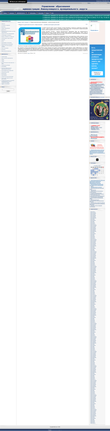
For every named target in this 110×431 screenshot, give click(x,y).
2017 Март (92, 288)
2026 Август (92, 422)
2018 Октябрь (93, 310)
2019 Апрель (93, 317)
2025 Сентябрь (93, 409)
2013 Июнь (92, 235)
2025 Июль (92, 407)
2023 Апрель (93, 374)
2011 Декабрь (93, 215)
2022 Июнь (92, 362)
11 (99, 170)
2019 (23, 22)
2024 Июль (92, 392)
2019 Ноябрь (93, 325)
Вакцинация (94, 138)
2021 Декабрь (93, 354)
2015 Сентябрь (93, 266)
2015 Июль (92, 263)
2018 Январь (93, 300)
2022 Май (92, 361)
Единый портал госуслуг (96, 187)
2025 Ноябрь (93, 412)
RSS (108, 3)
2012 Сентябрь (93, 225)
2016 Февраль (93, 272)
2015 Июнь (92, 262)
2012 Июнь (92, 222)
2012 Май (92, 221)
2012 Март (92, 218)
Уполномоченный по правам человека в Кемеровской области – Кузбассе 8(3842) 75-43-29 (97, 84)
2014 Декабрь (93, 255)
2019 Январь (93, 313)
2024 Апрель (93, 388)
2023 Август (92, 379)
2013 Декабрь (93, 243)
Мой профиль (33, 13)
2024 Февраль (93, 386)
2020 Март (92, 330)
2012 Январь (93, 216)
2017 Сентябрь (93, 295)
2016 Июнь (92, 277)
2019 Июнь (92, 319)
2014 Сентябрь (93, 251)
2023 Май (92, 375)
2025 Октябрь (93, 410)
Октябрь (26, 22)
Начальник (11, 13)
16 (95, 171)
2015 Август (92, 265)
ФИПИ (92, 186)
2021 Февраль (93, 342)
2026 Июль (92, 421)
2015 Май (92, 261)
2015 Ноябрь (93, 268)
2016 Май (92, 276)
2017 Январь (93, 285)
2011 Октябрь (93, 212)
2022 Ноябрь (93, 368)
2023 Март (92, 373)
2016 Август (92, 279)
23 (95, 173)
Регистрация (40, 13)
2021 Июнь (92, 347)
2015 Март (92, 259)
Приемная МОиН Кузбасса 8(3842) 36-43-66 (96, 82)
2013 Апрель (93, 233)
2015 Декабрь (93, 269)
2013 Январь (93, 229)
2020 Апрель (93, 331)
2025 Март (92, 402)
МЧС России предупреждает (94, 135)
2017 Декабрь (93, 299)
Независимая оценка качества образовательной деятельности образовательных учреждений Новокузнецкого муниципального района (97, 152)
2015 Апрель (93, 260)
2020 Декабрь (93, 340)
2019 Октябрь (93, 324)
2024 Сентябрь (93, 395)
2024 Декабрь (93, 398)
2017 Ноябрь (93, 297)
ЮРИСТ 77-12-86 (94, 126)
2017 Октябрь (93, 296)
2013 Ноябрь (93, 242)
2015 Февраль (93, 257)
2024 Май (92, 390)
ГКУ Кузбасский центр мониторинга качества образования (97, 195)
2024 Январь (93, 385)
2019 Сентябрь (93, 323)
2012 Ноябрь (93, 227)
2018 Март (92, 302)
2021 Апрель (93, 345)
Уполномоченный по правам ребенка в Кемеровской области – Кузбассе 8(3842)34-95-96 (97, 87)
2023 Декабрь (93, 384)
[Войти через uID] (97, 160)
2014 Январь (93, 244)
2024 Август (92, 393)
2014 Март (92, 246)
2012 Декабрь (93, 228)
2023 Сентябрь (93, 380)
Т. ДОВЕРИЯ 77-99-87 (95, 125)
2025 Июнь (92, 405)
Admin (29, 53)
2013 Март (92, 232)
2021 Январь (93, 341)
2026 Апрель (93, 418)
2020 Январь (93, 328)
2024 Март (92, 387)
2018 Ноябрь (93, 311)
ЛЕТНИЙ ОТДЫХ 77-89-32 (96, 127)
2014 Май (92, 249)
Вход (52, 13)
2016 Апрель (93, 274)
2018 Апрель (93, 303)
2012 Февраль (93, 217)
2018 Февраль (93, 301)
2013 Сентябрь (93, 239)
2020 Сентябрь (93, 336)
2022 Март (92, 358)
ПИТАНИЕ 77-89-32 (95, 128)
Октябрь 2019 (97, 165)
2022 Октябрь (93, 367)
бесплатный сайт (55, 430)
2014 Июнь (92, 250)
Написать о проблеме (97, 73)
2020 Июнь (92, 334)
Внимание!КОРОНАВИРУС (97, 137)
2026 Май (92, 419)
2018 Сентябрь (93, 308)
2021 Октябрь (93, 352)
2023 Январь (93, 370)
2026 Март (92, 416)
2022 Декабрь (93, 369)
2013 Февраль (93, 231)
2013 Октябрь (93, 240)
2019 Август (92, 322)
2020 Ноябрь (93, 339)
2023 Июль (92, 378)
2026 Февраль (93, 415)
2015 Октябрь (93, 267)
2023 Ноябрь (93, 382)
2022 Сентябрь (93, 365)
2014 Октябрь (93, 252)
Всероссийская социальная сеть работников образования (96, 185)
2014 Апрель (93, 248)
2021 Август (92, 350)
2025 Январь (93, 399)
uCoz (61, 430)
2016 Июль (92, 278)
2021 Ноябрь (93, 353)
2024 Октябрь (93, 396)
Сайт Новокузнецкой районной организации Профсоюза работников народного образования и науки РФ (97, 182)
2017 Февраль (93, 286)
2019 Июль (92, 320)
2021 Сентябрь (93, 351)
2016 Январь (93, 271)
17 (97, 171)
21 (91, 173)
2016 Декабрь (93, 284)
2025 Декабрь (93, 413)
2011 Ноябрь (93, 214)
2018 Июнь (92, 306)
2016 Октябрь (93, 282)
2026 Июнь (92, 420)
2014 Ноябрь (93, 254)
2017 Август (92, 294)
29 (93, 174)
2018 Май (92, 305)
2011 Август (92, 211)
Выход (47, 13)
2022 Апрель (93, 359)
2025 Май (92, 404)
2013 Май (92, 234)
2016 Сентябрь (93, 280)
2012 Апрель (93, 220)
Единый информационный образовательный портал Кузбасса (97, 193)
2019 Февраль (93, 314)
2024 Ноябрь (93, 397)
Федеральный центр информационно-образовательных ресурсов (97, 200)
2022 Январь (93, 356)
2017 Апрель (93, 289)
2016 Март (92, 273)
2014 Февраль (93, 245)
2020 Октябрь (93, 337)
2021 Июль (92, 348)
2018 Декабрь (93, 312)
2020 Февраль (93, 329)
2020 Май (92, 333)
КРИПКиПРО (93, 190)
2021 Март (92, 344)
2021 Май (92, 346)
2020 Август (92, 335)
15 (93, 171)
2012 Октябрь (93, 226)
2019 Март (92, 316)
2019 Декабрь (93, 327)
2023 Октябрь (93, 381)
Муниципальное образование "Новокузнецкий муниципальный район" (96, 197)
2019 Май (92, 318)
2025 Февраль (93, 401)
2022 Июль (92, 363)
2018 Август (92, 307)
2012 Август (92, 223)
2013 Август (92, 238)
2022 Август (92, 364)
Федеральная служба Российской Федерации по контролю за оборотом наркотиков (97, 203)
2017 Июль (92, 293)
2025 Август (92, 408)
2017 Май (92, 290)
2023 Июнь (92, 376)
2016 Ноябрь (93, 283)
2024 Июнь (92, 391)
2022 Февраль (93, 357)
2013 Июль (92, 237)
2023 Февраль (93, 371)
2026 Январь (93, 414)
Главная (5, 13)
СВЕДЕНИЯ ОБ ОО (21, 13)
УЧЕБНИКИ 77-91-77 (95, 129)
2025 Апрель (93, 403)
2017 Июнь (92, 291)
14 (91, 171)
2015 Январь (93, 256)
